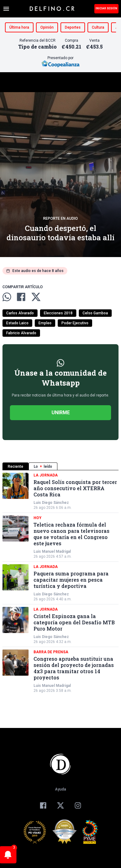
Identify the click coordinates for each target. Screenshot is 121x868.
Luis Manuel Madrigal (52, 551)
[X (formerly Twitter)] (60, 805)
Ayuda (60, 789)
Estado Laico (17, 323)
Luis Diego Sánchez (51, 502)
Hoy (38, 518)
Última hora (19, 27)
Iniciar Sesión (106, 8)
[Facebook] (43, 805)
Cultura (98, 27)
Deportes (73, 27)
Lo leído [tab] (43, 466)
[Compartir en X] (36, 297)
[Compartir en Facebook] (21, 297)
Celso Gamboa (95, 313)
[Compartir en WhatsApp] (6, 297)
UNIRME (61, 412)
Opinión (47, 27)
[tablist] (60, 466)
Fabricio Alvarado (21, 333)
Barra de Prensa (51, 652)
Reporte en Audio (60, 218)
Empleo (45, 323)
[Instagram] (78, 805)
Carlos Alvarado (20, 313)
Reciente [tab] (15, 466)
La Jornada (46, 475)
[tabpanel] (60, 583)
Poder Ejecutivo (74, 323)
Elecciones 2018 (58, 313)
